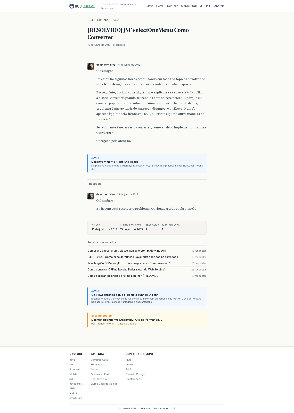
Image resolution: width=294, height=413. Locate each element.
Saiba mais (144, 408)
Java (150, 6)
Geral (159, 6)
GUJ (90, 20)
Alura (128, 359)
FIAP (128, 369)
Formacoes (97, 364)
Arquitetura (75, 398)
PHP (208, 6)
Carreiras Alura (99, 359)
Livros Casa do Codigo (104, 383)
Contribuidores (160, 408)
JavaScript (75, 383)
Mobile (185, 6)
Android (219, 6)
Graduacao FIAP (100, 374)
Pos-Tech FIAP (99, 379)
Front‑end (172, 6)
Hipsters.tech (133, 379)
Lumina (130, 364)
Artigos (95, 369)
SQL (195, 6)
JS (201, 6)
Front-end (102, 20)
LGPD (173, 408)
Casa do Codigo (135, 374)
